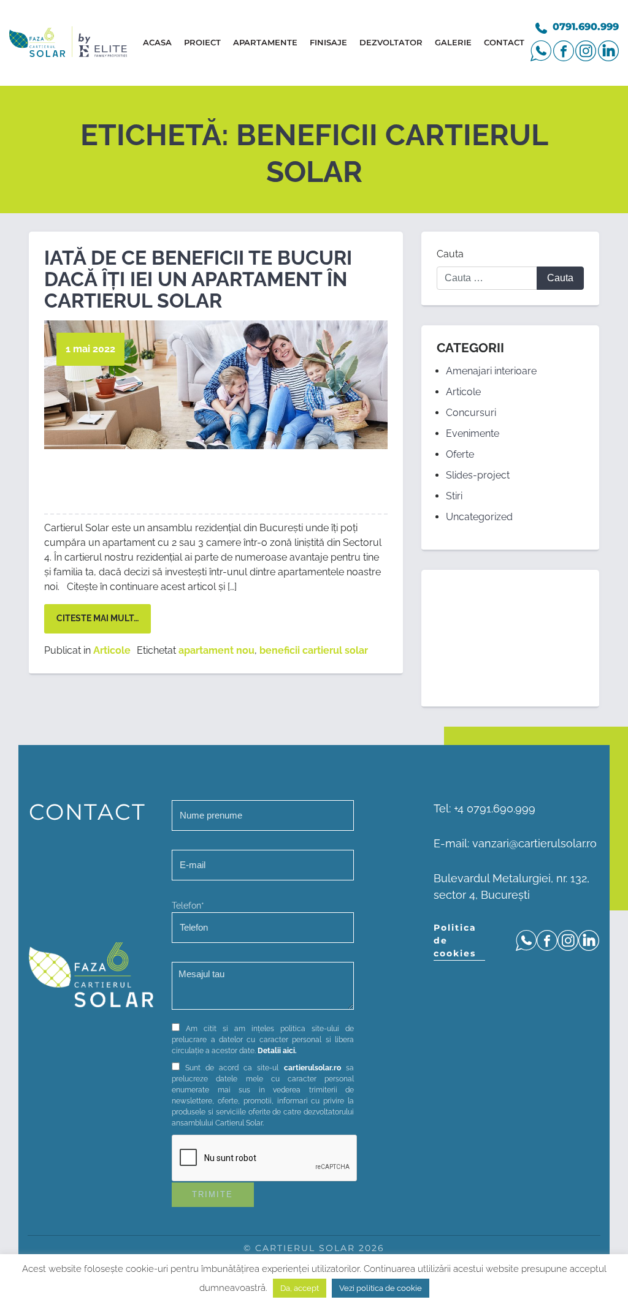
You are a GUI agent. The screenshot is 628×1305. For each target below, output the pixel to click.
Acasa (157, 42)
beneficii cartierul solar (313, 650)
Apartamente (265, 42)
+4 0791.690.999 (494, 808)
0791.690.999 (586, 26)
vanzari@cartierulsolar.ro (534, 843)
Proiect (202, 42)
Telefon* (188, 905)
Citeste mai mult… (97, 618)
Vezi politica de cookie (380, 1288)
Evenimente (472, 433)
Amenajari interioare (491, 371)
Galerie (453, 42)
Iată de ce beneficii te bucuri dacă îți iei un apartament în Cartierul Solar (198, 279)
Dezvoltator (391, 42)
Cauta (450, 254)
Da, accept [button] (299, 1288)
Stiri (454, 496)
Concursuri (471, 412)
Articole (112, 650)
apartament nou (216, 650)
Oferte (460, 454)
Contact (504, 42)
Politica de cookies (455, 940)
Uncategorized (479, 517)
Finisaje (328, 42)
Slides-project (478, 475)
